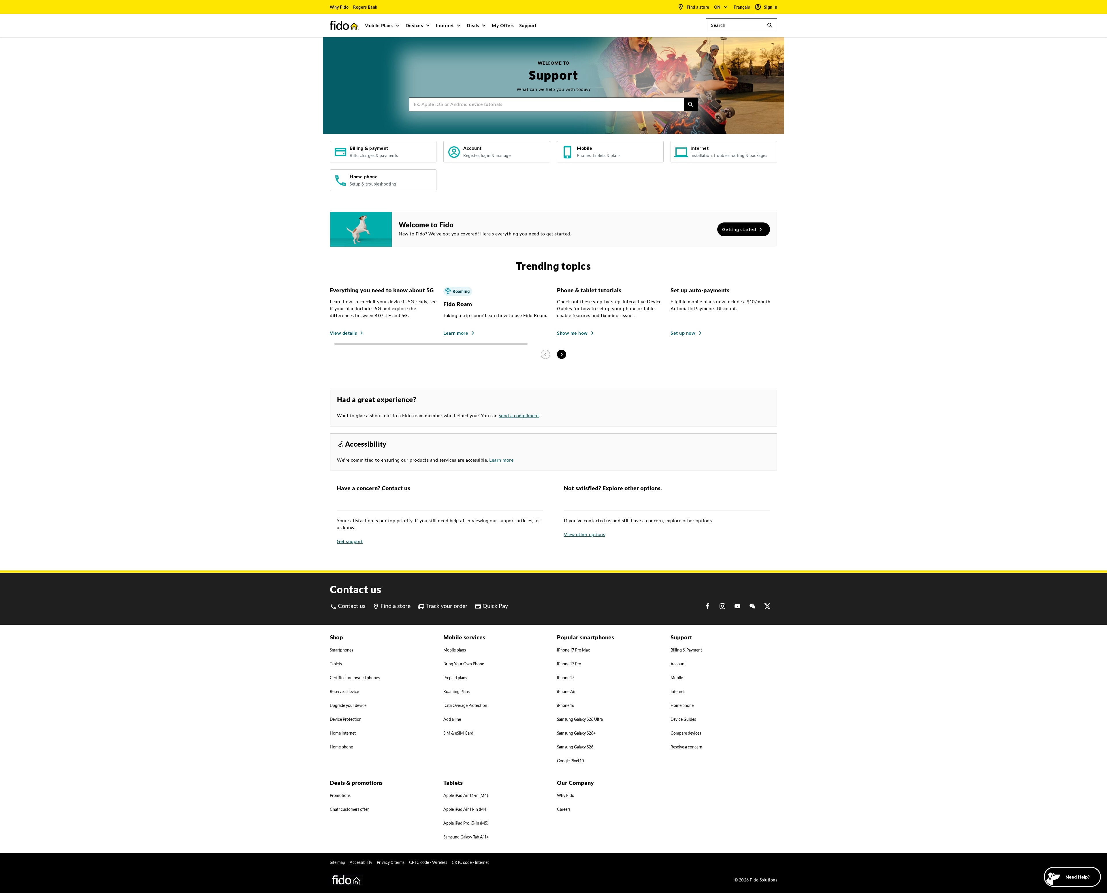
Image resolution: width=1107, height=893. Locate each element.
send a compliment (519, 415)
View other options (584, 534)
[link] (339, 7)
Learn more (501, 460)
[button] (721, 7)
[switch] (742, 7)
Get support (350, 541)
